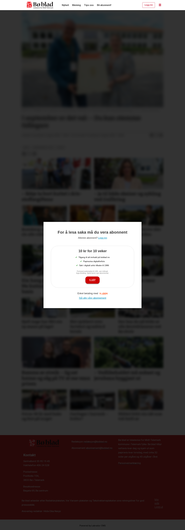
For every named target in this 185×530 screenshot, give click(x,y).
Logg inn (149, 5)
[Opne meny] (160, 5)
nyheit (60, 147)
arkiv (26, 147)
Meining (76, 5)
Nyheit (65, 5)
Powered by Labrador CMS (92, 525)
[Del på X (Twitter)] (156, 135)
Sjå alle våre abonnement (92, 298)
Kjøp (92, 280)
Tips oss (89, 5)
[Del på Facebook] (151, 135)
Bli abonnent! (104, 5)
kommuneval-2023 (43, 147)
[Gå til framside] (40, 5)
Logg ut (159, 506)
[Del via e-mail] (161, 135)
